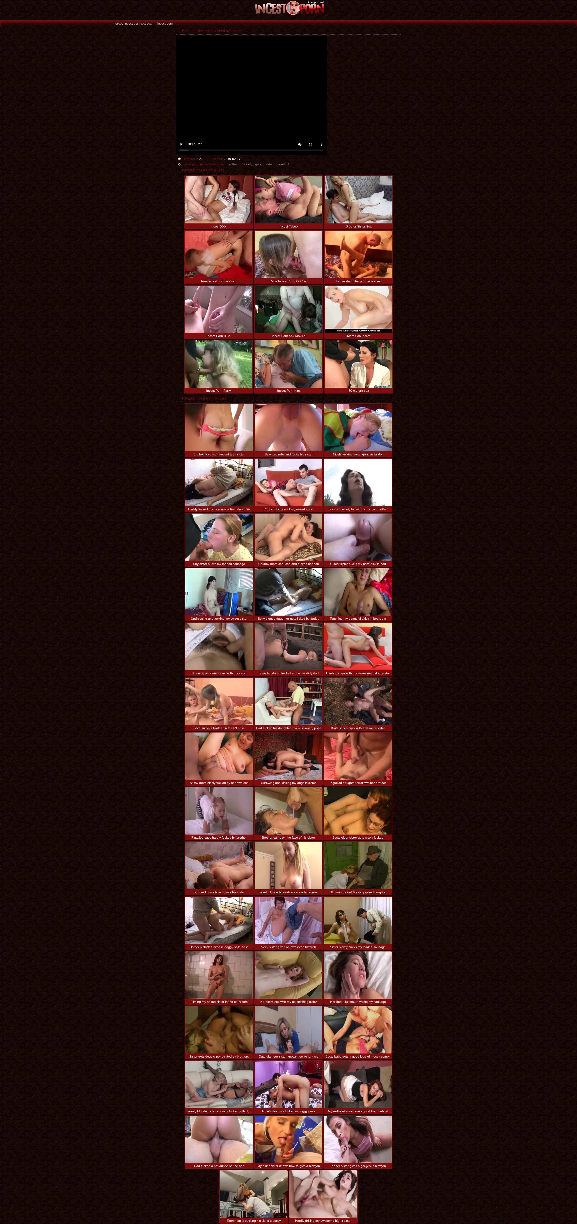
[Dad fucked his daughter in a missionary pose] (288, 701)
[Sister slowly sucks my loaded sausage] (358, 920)
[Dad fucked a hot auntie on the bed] (219, 1139)
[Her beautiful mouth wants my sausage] (358, 975)
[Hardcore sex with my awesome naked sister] (358, 646)
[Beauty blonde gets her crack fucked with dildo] (219, 1084)
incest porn (165, 23)
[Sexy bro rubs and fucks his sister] (288, 427)
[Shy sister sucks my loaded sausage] (219, 537)
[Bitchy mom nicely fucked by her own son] (219, 756)
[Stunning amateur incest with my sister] (219, 646)
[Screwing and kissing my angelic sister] (288, 756)
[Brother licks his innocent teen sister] (219, 427)
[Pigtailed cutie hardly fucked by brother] (219, 811)
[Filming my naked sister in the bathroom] (219, 975)
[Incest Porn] (288, 8)
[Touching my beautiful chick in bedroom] (358, 592)
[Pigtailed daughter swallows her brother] (358, 756)
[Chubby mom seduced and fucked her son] (288, 537)
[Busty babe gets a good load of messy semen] (358, 1029)
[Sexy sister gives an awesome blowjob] (288, 920)
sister (269, 164)
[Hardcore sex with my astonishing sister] (288, 975)
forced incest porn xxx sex (133, 23)
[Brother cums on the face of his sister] (288, 811)
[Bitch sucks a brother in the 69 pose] (219, 701)
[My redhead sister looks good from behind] (358, 1084)
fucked (246, 164)
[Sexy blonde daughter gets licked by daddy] (288, 592)
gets (258, 164)
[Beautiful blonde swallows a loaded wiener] (288, 865)
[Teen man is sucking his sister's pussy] (254, 1194)
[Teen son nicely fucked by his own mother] (358, 482)
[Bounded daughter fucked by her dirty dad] (288, 646)
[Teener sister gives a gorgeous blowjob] (358, 1139)
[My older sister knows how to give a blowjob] (288, 1139)
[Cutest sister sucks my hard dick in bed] (358, 537)
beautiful (283, 164)
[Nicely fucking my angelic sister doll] (358, 427)
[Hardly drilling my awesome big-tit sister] (323, 1194)
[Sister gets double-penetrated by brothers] (219, 1029)
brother (232, 164)
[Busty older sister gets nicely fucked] (358, 811)
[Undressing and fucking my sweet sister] (219, 592)
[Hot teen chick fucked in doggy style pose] (219, 920)
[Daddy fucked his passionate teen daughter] (219, 482)
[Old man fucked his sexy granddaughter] (358, 865)
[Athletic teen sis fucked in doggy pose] (288, 1084)
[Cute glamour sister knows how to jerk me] (288, 1029)
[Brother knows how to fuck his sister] (219, 865)
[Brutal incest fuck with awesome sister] (358, 701)
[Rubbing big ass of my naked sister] (288, 482)
